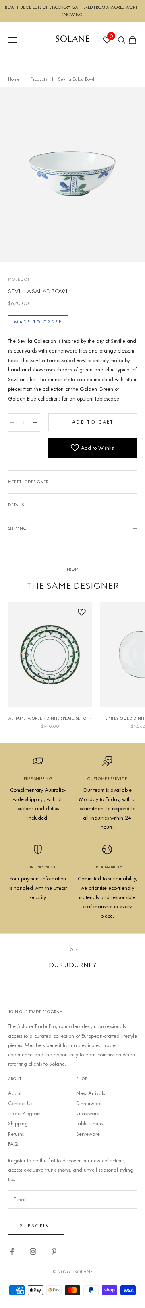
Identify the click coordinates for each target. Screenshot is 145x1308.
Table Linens (89, 1123)
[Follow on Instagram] (33, 1252)
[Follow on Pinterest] (54, 1252)
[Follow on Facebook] (12, 1252)
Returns (16, 1133)
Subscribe (36, 1225)
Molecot (18, 279)
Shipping (18, 1123)
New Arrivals (90, 1093)
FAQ (13, 1143)
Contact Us (20, 1103)
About (14, 1093)
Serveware (88, 1133)
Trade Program (24, 1113)
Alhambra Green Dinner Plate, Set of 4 (50, 718)
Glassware (87, 1113)
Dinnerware (89, 1103)
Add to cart (92, 422)
